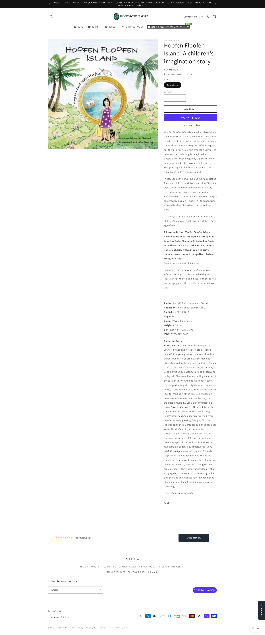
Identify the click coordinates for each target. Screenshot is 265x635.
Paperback (172, 85)
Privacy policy (91, 628)
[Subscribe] (99, 589)
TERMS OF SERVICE (116, 572)
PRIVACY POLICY (147, 566)
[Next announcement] (215, 4)
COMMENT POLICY (127, 566)
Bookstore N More (61, 628)
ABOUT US (96, 566)
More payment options (190, 125)
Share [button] (170, 502)
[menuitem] (78, 27)
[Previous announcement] (49, 4)
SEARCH (84, 566)
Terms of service (106, 628)
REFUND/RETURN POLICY (170, 566)
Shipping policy (122, 628)
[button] (51, 16)
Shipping (168, 74)
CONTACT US (110, 566)
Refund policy (77, 628)
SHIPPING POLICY (136, 572)
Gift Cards (153, 572)
